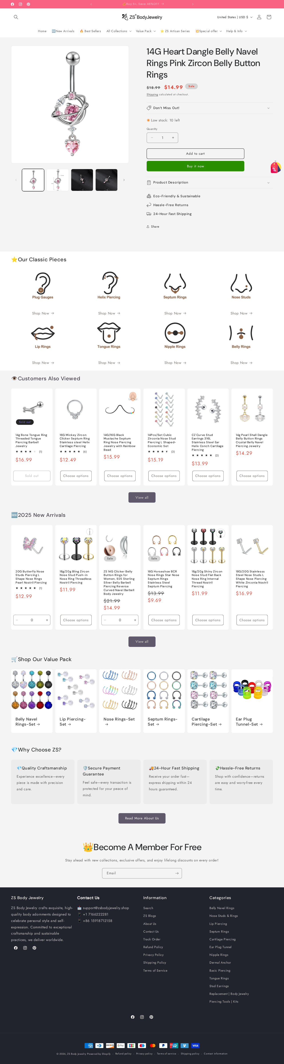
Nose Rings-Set (119, 719)
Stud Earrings (219, 986)
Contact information (215, 1053)
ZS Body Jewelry (76, 1054)
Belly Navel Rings (221, 908)
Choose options (76, 475)
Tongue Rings (219, 978)
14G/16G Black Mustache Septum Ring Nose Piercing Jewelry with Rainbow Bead (120, 442)
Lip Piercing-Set (73, 721)
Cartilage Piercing (222, 939)
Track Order (152, 939)
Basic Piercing (219, 970)
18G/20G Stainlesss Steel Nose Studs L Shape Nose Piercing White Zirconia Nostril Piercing (252, 579)
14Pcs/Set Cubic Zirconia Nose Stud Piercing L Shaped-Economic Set (162, 440)
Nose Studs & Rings (223, 916)
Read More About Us (142, 818)
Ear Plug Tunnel (220, 947)
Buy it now (195, 166)
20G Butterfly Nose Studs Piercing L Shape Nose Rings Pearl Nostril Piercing (31, 577)
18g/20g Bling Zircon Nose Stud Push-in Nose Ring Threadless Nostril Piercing (76, 577)
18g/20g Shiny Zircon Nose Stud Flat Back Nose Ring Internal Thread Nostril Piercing (207, 579)
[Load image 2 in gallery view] (57, 180)
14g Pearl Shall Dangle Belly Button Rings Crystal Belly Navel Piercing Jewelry (252, 440)
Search (148, 908)
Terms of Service (155, 970)
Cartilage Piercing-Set (204, 721)
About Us (149, 923)
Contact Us (151, 931)
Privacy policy (144, 1053)
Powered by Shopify (99, 1054)
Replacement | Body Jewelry (229, 994)
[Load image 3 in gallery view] (82, 180)
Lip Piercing (218, 923)
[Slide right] (124, 180)
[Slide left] (16, 180)
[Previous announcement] (91, 4)
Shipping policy (190, 1053)
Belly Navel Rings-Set (26, 721)
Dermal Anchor (220, 962)
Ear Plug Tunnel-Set (247, 721)
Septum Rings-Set (163, 721)
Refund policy (123, 1053)
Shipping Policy (154, 962)
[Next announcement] (193, 4)
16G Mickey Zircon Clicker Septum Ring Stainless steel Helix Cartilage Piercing (75, 440)
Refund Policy (153, 947)
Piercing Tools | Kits (224, 1001)
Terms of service (166, 1053)
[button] (16, 17)
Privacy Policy (153, 955)
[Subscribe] (177, 873)
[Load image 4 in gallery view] (106, 180)
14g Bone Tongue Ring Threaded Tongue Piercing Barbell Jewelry (31, 440)
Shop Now (40, 313)
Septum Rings (219, 931)
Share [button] (155, 226)
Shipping (152, 94)
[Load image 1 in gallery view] (33, 180)
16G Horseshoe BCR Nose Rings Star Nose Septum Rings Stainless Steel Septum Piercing (163, 579)
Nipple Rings (218, 955)
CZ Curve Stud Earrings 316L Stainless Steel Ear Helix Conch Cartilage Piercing (208, 442)
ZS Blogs (149, 916)
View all (142, 497)
